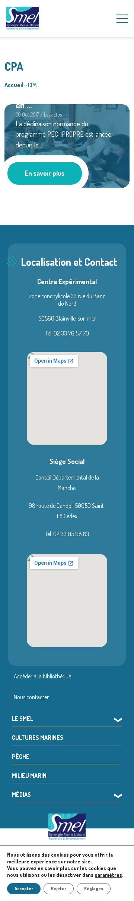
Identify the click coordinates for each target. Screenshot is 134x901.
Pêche (20, 756)
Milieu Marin (29, 775)
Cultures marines (37, 737)
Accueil (13, 85)
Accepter (24, 888)
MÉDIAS (21, 794)
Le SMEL (22, 718)
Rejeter (58, 888)
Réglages (93, 888)
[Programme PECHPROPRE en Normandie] (67, 145)
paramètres (108, 875)
